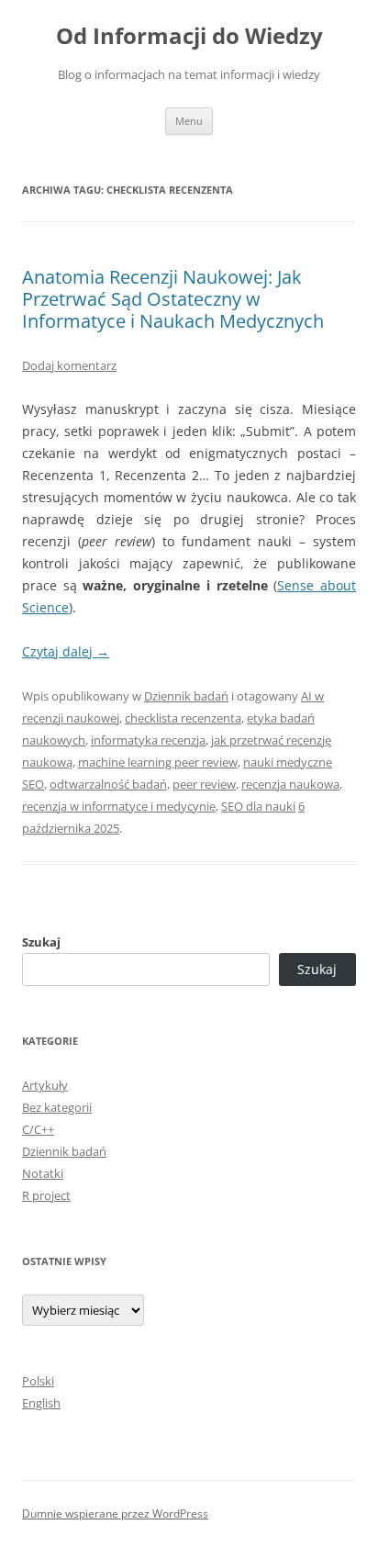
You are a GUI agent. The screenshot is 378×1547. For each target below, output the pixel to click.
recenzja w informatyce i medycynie (119, 806)
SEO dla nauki (258, 806)
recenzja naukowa (290, 784)
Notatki (42, 1173)
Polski (38, 1381)
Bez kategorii (57, 1107)
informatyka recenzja (148, 740)
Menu (189, 121)
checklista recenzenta (183, 718)
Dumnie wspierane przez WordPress (115, 1513)
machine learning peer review (158, 762)
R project (46, 1195)
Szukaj (41, 942)
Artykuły (45, 1085)
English (41, 1403)
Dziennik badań (186, 696)
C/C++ (38, 1129)
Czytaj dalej (65, 651)
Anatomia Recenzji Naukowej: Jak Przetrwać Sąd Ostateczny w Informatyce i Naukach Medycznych (173, 298)
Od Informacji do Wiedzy (189, 36)
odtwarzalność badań (108, 784)
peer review (204, 784)
